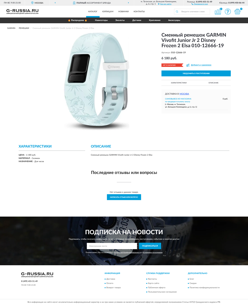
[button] (200, 4)
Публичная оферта (156, 288)
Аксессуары (174, 20)
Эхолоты (120, 20)
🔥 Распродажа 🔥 (77, 20)
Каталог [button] (92, 12)
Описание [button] (213, 83)
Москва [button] (184, 94)
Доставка (110, 279)
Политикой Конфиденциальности (127, 252)
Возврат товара (113, 288)
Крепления (154, 20)
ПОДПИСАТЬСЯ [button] (150, 246)
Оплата (109, 283)
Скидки (193, 283)
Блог (192, 279)
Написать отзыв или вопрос (124, 197)
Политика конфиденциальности (205, 288)
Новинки (123, 12)
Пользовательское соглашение (162, 292)
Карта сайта (153, 283)
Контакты (139, 12)
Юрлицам (107, 12)
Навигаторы (101, 20)
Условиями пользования (152, 252)
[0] (237, 11)
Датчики (136, 20)
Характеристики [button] (179, 83)
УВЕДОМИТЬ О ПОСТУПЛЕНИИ (196, 73)
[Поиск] (177, 11)
